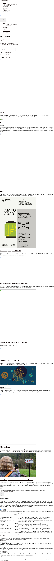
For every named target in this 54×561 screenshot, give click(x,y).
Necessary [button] (2, 507)
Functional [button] (2, 535)
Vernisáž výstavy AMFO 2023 (7, 43)
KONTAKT (5, 12)
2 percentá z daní (6, 10)
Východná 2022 (5, 388)
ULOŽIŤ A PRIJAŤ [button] (4, 560)
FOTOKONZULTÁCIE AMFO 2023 (13, 343)
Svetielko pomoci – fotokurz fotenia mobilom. (16, 480)
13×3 (1, 41)
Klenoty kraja (5, 447)
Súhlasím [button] (11, 491)
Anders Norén (8, 57)
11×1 (1, 40)
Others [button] (1, 556)
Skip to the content (4, 0)
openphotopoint (7, 52)
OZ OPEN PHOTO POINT (12, 4)
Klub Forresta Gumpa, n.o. (10, 360)
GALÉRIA (5, 6)
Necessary (4, 509)
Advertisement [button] (3, 551)
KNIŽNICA (5, 8)
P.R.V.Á (2, 39)
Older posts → (3, 489)
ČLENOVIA (9, 5)
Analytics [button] (2, 546)
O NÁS (4, 3)
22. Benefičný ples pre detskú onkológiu (9, 44)
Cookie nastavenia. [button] (4, 491)
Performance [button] (3, 540)
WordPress (8, 55)
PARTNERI (5, 9)
